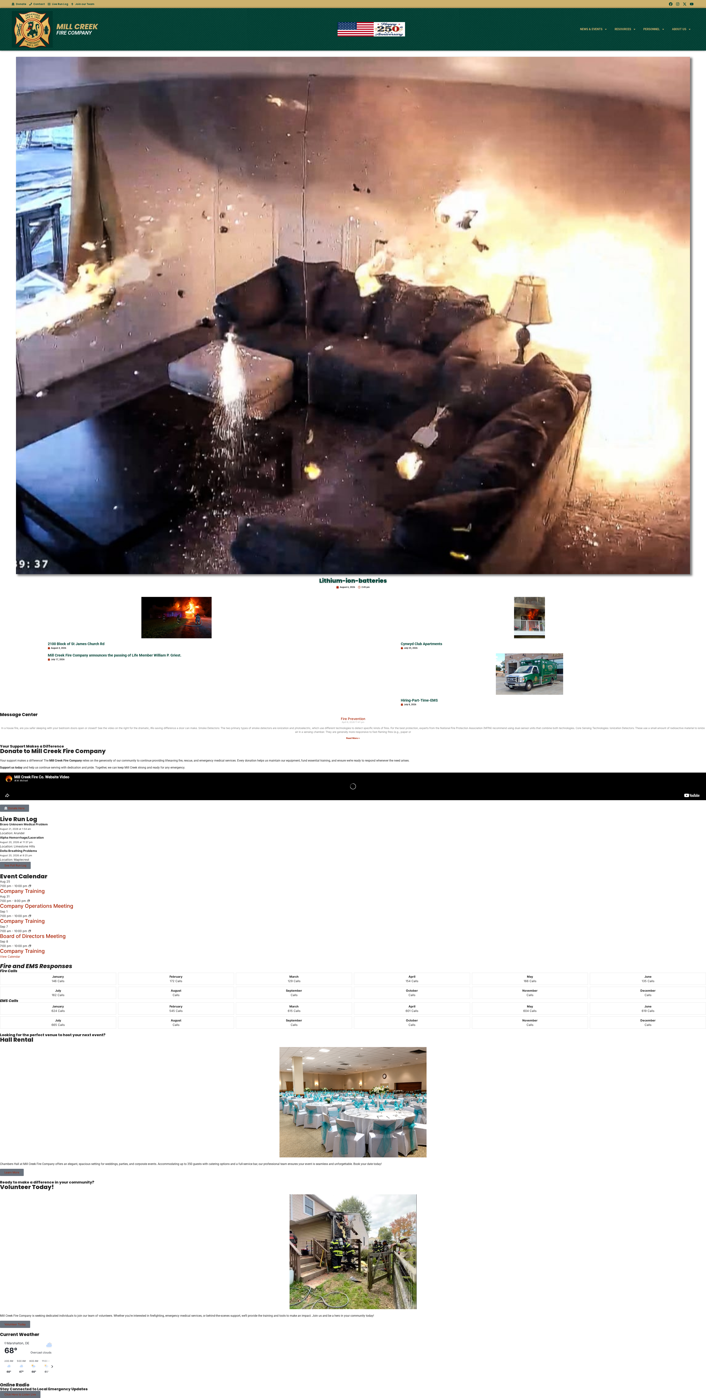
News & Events (591, 29)
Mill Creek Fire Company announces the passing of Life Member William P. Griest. (114, 655)
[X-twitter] (684, 4)
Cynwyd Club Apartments (421, 644)
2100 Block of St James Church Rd (76, 644)
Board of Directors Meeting (33, 936)
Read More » (353, 738)
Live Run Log (18, 819)
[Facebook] (670, 4)
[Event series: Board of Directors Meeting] (29, 931)
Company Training (22, 891)
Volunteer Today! (27, 1187)
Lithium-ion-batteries (353, 580)
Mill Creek (77, 27)
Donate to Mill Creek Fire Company (53, 751)
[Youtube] (691, 4)
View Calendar (10, 956)
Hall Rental (16, 1039)
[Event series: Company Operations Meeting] (28, 901)
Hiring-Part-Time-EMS (419, 700)
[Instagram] (677, 4)
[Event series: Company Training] (29, 886)
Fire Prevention (353, 719)
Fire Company (74, 33)
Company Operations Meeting (36, 906)
